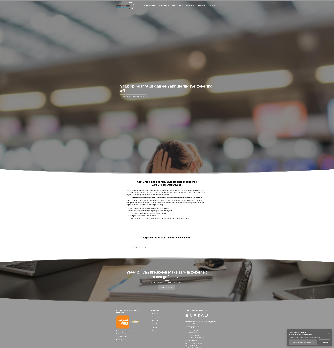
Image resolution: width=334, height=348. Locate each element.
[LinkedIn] (199, 316)
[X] (191, 316)
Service (200, 5)
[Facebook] (186, 316)
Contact (211, 5)
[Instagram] (195, 316)
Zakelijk (189, 5)
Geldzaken (163, 5)
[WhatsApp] (202, 316)
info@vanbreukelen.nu (125, 340)
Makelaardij (149, 5)
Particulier (176, 5)
